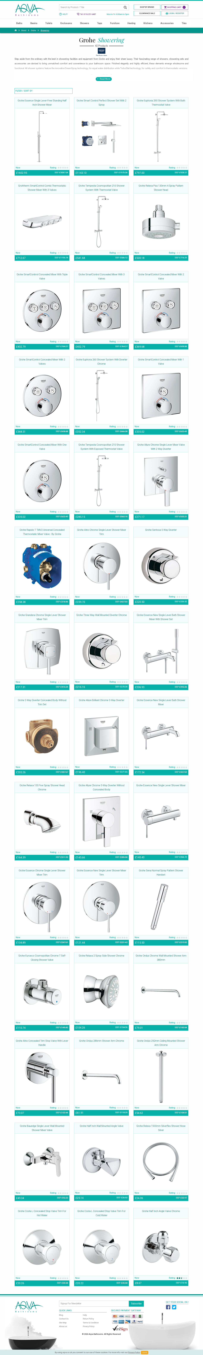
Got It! (144, 1353)
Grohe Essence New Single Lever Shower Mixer (161, 785)
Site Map (63, 1323)
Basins (33, 23)
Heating (131, 23)
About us (63, 1326)
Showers (84, 23)
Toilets (48, 23)
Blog (61, 1315)
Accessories (167, 23)
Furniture (114, 23)
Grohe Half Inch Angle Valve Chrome (161, 1211)
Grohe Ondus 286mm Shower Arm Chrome (101, 1040)
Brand (23, 30)
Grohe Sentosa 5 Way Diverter (161, 529)
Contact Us (64, 1319)
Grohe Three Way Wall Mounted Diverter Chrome (101, 615)
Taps (99, 23)
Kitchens (148, 23)
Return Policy (88, 1319)
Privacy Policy (88, 1326)
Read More (105, 79)
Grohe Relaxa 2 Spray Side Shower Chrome (101, 955)
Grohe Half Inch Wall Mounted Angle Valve (101, 1126)
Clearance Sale (147, 13)
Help (85, 1315)
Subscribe (136, 1303)
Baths (19, 23)
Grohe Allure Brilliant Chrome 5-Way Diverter (101, 700)
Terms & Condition (91, 1323)
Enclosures (66, 23)
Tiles (184, 23)
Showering (45, 30)
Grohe (33, 30)
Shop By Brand (147, 7)
